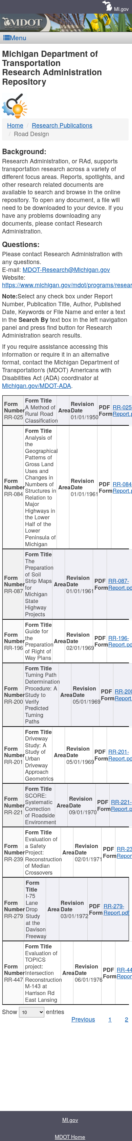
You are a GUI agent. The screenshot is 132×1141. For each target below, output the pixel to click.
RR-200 (13, 701)
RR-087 (13, 591)
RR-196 (13, 647)
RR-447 (13, 979)
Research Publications (62, 125)
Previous (83, 1019)
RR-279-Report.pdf (117, 909)
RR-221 (13, 812)
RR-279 (13, 916)
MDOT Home (70, 1136)
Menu (18, 37)
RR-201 (13, 761)
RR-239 (13, 859)
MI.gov (121, 8)
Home (15, 125)
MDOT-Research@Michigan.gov (66, 269)
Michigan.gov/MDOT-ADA (36, 385)
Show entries (33, 1011)
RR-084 (13, 494)
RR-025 (13, 417)
